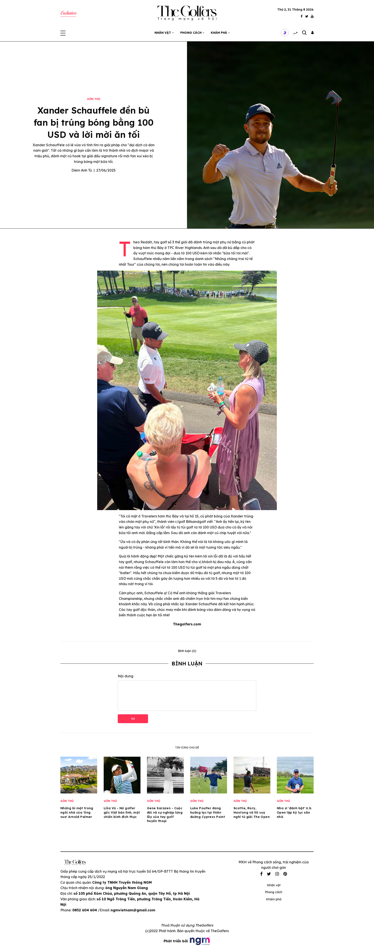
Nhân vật (163, 33)
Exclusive (68, 13)
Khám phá (219, 33)
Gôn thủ (93, 99)
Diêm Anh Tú (81, 170)
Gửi (133, 718)
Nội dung (125, 676)
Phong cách (191, 33)
